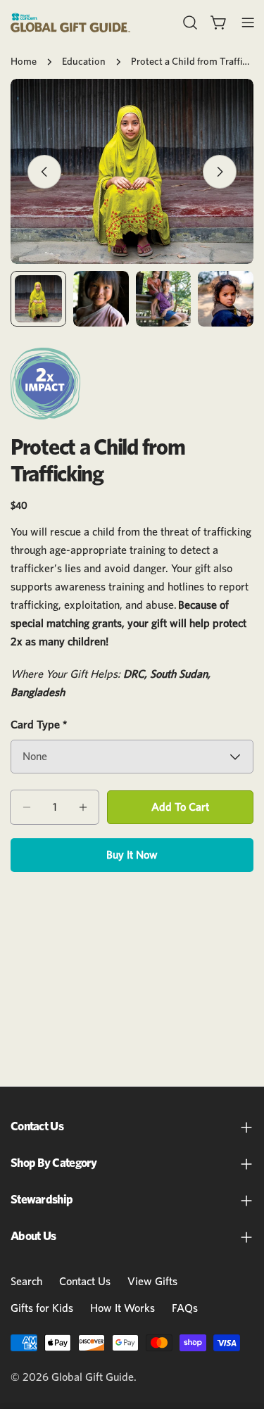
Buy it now (132, 855)
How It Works (122, 1308)
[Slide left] (44, 172)
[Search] (190, 22)
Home (24, 61)
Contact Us (85, 1281)
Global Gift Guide (92, 1377)
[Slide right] (220, 172)
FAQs (185, 1308)
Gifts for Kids (42, 1308)
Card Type (39, 725)
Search (26, 1281)
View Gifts (152, 1281)
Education (84, 61)
